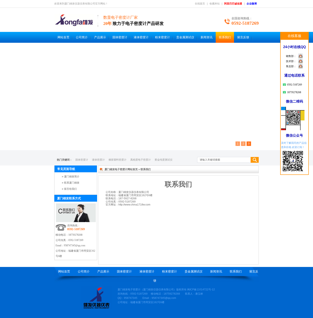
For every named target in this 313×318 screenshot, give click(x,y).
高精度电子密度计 (140, 159)
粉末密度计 (162, 37)
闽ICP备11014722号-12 (201, 289)
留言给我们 (70, 188)
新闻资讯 (206, 37)
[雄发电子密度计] (96, 308)
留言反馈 (243, 37)
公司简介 (82, 37)
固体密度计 (119, 37)
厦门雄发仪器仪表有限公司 (158, 289)
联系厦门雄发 (71, 182)
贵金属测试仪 (185, 37)
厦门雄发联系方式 (69, 198)
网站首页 (63, 37)
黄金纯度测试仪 (163, 159)
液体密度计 (141, 37)
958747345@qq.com (74, 245)
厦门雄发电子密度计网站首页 (121, 169)
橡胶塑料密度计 (117, 159)
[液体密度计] (156, 97)
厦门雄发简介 (71, 176)
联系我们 (225, 37)
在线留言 (200, 3)
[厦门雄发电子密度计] (74, 24)
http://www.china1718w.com (134, 204)
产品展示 (100, 37)
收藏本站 (215, 3)
